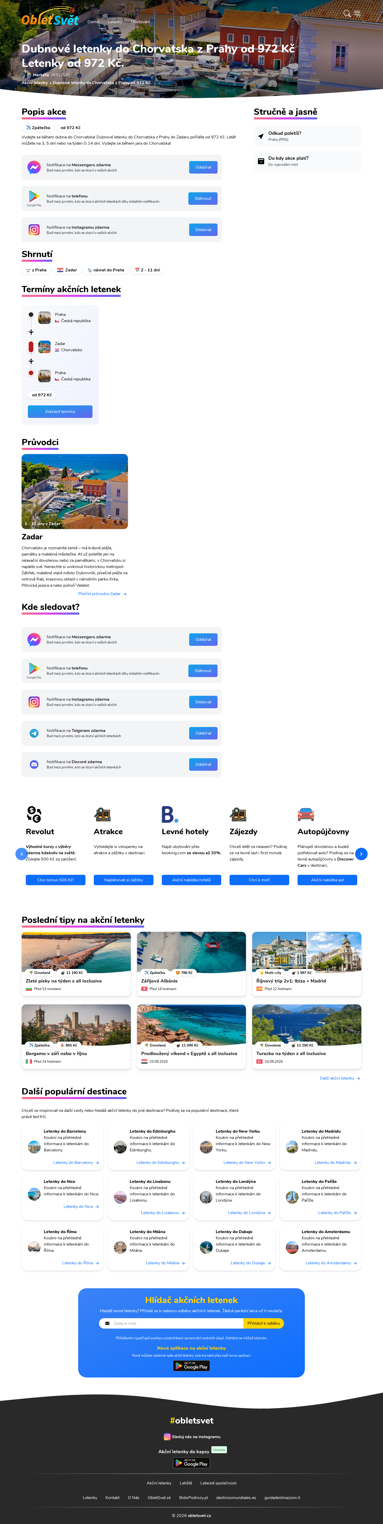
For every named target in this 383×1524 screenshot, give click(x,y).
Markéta (41, 75)
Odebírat (203, 167)
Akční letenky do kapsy (191, 1451)
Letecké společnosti (218, 1483)
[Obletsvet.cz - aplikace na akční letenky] (191, 1365)
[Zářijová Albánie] (191, 952)
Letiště (186, 1483)
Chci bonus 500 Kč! (55, 880)
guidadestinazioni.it (282, 1498)
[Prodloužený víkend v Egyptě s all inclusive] (191, 1025)
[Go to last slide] (21, 854)
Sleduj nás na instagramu (196, 1437)
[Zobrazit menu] (357, 13)
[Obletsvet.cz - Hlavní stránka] (50, 13)
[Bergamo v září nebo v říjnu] (76, 1025)
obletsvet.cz (199, 1516)
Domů (93, 22)
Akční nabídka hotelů (191, 880)
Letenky (115, 22)
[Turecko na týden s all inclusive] (306, 1025)
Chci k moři (259, 880)
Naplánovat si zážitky (123, 880)
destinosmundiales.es (236, 1498)
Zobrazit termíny (60, 412)
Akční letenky (159, 1483)
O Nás (133, 1498)
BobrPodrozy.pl (193, 1498)
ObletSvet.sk (159, 1498)
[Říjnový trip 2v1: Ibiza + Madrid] (306, 952)
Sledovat (203, 230)
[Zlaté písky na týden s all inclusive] (76, 952)
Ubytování (140, 22)
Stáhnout (203, 198)
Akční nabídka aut (327, 880)
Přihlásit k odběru (264, 1323)
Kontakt (113, 1498)
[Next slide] (361, 854)
